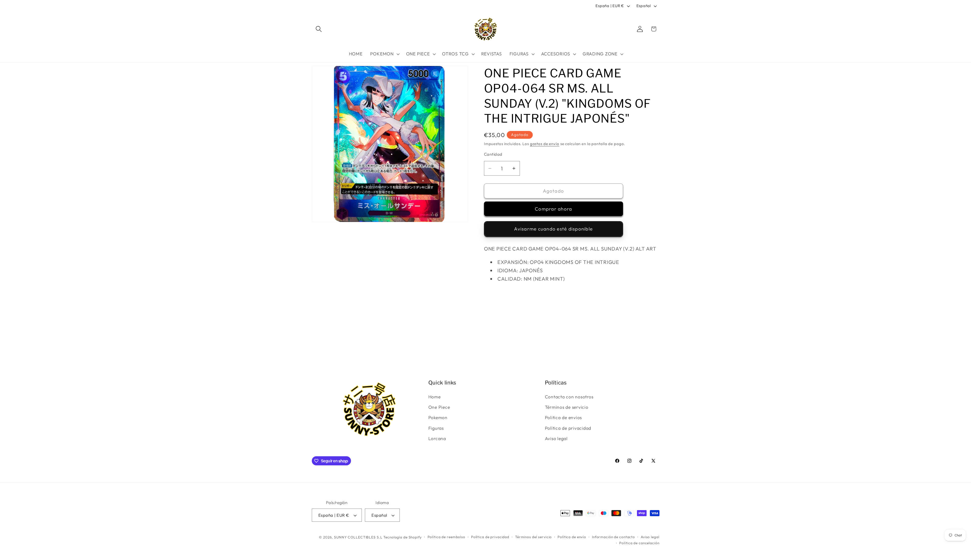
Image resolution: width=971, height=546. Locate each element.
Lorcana (437, 438)
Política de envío (572, 537)
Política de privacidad (568, 428)
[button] (319, 29)
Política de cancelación (639, 543)
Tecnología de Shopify (402, 537)
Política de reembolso (446, 537)
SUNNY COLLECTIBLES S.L (358, 537)
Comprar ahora (553, 209)
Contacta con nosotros (569, 397)
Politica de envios (563, 417)
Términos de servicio (566, 407)
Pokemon (438, 417)
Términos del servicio (533, 537)
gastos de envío (544, 143)
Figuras (436, 428)
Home (434, 397)
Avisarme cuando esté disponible (553, 229)
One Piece (439, 407)
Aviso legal (556, 438)
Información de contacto (613, 537)
